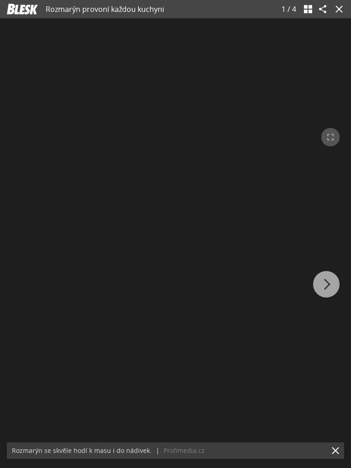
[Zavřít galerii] (337, 9)
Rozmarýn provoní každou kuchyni (105, 9)
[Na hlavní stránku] (22, 9)
